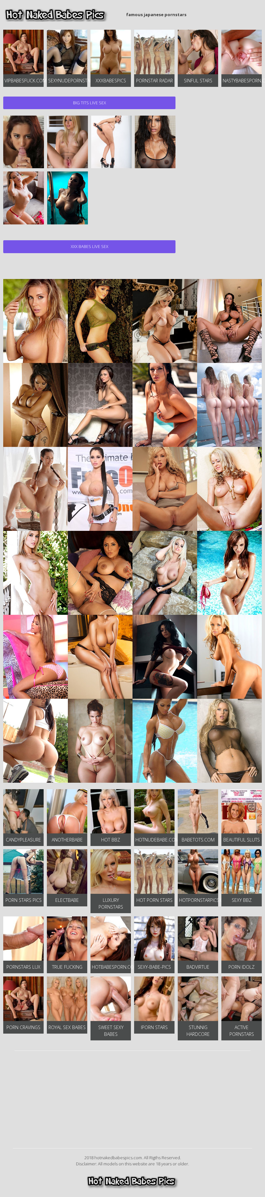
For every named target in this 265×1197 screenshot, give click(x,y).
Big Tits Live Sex (89, 103)
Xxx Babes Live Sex (89, 246)
